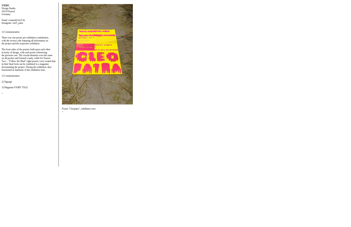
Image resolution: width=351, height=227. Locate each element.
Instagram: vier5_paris (12, 23)
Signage (8, 81)
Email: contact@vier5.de (13, 20)
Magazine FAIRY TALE (16, 87)
